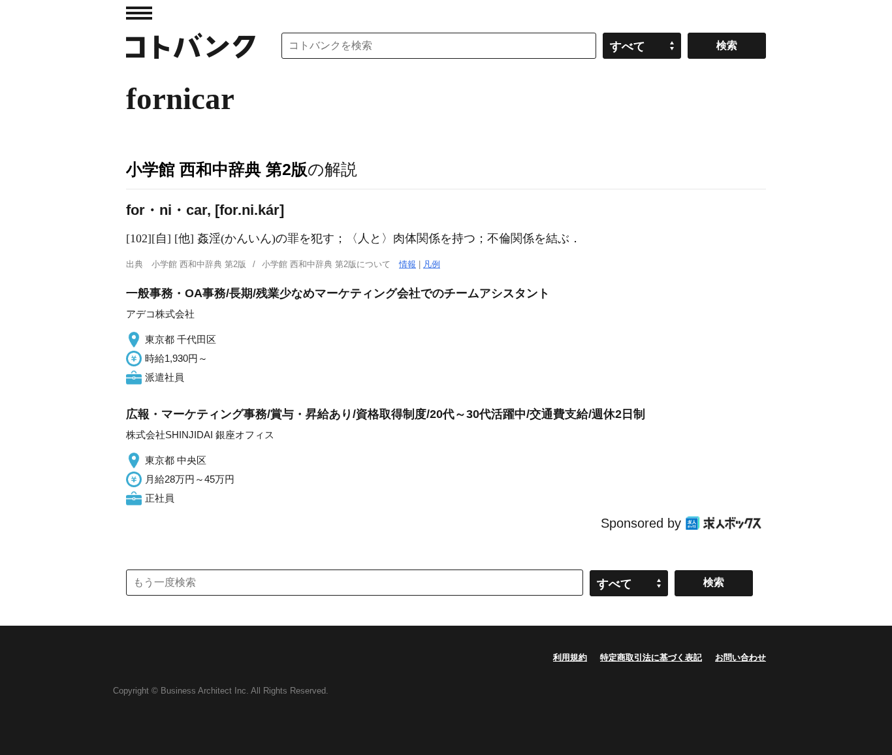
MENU (139, 13)
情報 (407, 264)
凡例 (431, 264)
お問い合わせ (740, 657)
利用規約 (570, 657)
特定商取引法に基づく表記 (651, 657)
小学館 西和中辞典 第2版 (217, 169)
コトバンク (190, 46)
